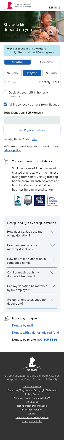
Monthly (17, 62)
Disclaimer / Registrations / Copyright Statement (32, 390)
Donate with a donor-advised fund (35, 332)
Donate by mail (22, 325)
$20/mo (12, 73)
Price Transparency (32, 409)
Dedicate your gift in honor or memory (29, 94)
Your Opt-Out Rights (32, 421)
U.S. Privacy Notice (32, 386)
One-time (46, 62)
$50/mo (51, 73)
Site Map (32, 413)
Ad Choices (32, 401)
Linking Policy (32, 394)
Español (54, 7)
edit (34, 139)
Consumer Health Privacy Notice (32, 417)
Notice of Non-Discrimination (32, 405)
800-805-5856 (47, 340)
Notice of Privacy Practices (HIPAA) (32, 398)
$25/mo (32, 73)
